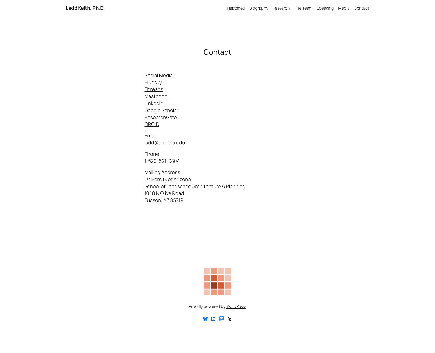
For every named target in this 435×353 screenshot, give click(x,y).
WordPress (236, 306)
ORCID (152, 124)
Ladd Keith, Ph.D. (85, 8)
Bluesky (153, 82)
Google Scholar (162, 110)
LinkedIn (154, 103)
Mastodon (156, 96)
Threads (154, 89)
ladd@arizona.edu (165, 142)
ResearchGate (161, 117)
